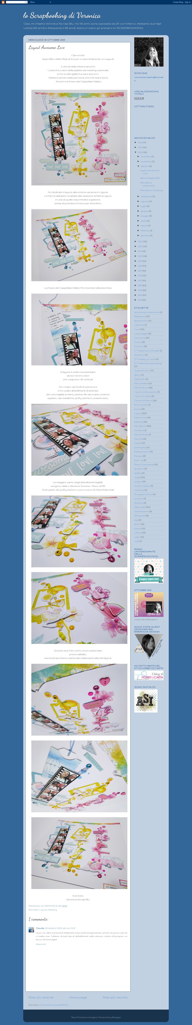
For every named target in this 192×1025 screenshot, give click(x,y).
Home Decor (141, 387)
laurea (137, 409)
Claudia (40, 928)
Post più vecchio (115, 997)
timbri (137, 524)
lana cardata (141, 404)
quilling (138, 473)
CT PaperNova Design (146, 350)
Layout (43, 909)
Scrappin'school (143, 494)
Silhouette (140, 507)
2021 (140, 251)
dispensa (139, 355)
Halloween (139, 379)
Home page (78, 997)
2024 (140, 152)
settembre (147, 196)
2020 (141, 256)
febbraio (146, 230)
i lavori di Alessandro (145, 392)
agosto (145, 201)
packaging (140, 447)
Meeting (52, 909)
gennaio (145, 235)
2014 (140, 285)
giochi (137, 375)
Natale (137, 443)
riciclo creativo (142, 486)
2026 (140, 142)
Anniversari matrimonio (146, 312)
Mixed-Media (141, 434)
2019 (140, 261)
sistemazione (141, 511)
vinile (137, 541)
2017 (140, 271)
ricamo (138, 481)
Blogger (116, 1017)
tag (136, 520)
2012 (140, 295)
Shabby (138, 503)
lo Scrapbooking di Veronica (62, 15)
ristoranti (139, 490)
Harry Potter (141, 383)
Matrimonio (140, 417)
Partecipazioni (142, 451)
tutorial (138, 528)
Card (137, 329)
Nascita (138, 439)
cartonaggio (141, 333)
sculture (138, 498)
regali (137, 477)
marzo (144, 225)
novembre (146, 161)
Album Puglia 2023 (150, 178)
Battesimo (140, 316)
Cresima (139, 346)
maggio (145, 216)
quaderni (139, 468)
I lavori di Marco (143, 400)
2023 (140, 241)
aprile (144, 221)
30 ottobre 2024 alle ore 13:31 (60, 928)
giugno (145, 211)
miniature (139, 430)
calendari (139, 325)
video (137, 537)
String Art (139, 515)
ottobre (145, 166)
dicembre (146, 156)
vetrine (138, 532)
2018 (140, 266)
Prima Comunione (143, 464)
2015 (140, 280)
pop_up (138, 460)
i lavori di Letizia (142, 396)
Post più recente (41, 997)
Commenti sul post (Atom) (54, 1005)
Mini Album (140, 426)
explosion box (142, 370)
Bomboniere (141, 320)
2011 (140, 300)
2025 (140, 147)
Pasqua (138, 456)
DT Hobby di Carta (144, 359)
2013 (140, 290)
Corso (137, 342)
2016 (140, 275)
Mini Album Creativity (151, 190)
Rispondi (41, 944)
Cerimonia (139, 338)
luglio (144, 206)
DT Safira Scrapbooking (148, 363)
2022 (140, 246)
